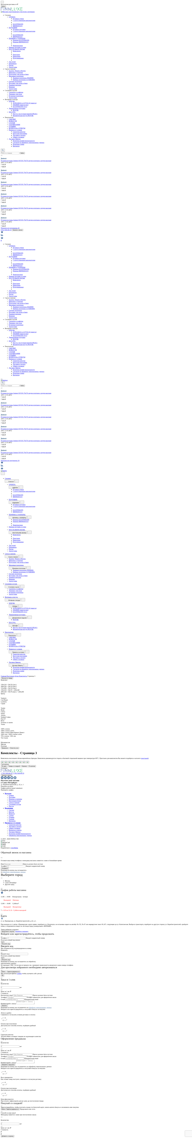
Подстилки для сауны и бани (19, 74)
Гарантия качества (19, 132)
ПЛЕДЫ (12, 101)
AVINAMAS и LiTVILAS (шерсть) (24, 103)
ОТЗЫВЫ (12, 126)
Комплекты (17, 51)
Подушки (12, 797)
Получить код (6, 944)
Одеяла (11, 795)
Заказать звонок (17, 230)
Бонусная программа (20, 133)
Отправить (5, 868)
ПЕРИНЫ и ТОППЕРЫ (17, 38)
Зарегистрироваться (13, 971)
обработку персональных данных (14, 872)
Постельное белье (13, 676)
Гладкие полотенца (15, 81)
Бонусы (11, 812)
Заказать (4, 1005)
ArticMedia (14, 848)
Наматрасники (18, 45)
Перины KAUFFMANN (21, 40)
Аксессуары (13, 67)
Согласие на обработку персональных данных (28, 142)
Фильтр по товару (7, 678)
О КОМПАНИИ (14, 124)
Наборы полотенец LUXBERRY (24, 80)
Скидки (11, 810)
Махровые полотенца (16, 76)
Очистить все (14, 748)
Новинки (24, 766)
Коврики (12, 87)
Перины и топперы (15, 799)
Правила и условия (15, 130)
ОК (2, 975)
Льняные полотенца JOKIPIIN (23, 78)
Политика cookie (18, 144)
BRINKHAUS (17, 26)
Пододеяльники (18, 58)
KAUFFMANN (18, 24)
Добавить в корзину (8, 1136)
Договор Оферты (14, 139)
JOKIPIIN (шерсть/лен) (20, 105)
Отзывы (11, 817)
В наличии (32, 766)
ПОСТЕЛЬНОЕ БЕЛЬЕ (17, 49)
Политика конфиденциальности (24, 141)
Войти (3, 6)
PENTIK (16, 110)
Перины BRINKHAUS (20, 42)
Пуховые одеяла (18, 19)
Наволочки (16, 56)
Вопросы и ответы (15, 830)
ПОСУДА (12, 112)
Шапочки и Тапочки (16, 72)
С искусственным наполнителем (24, 20)
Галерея (11, 819)
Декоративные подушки (17, 108)
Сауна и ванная (14, 802)
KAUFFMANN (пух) (20, 106)
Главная (4, 676)
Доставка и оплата (19, 135)
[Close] (1, 857)
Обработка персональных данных (20, 835)
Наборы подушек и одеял (17, 47)
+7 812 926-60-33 (18, 773)
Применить (5, 748)
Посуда (11, 806)
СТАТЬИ (12, 123)
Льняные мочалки (15, 85)
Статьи (11, 815)
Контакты (16, 146)
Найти (22, 153)
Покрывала (12, 63)
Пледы (11, 65)
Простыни (16, 54)
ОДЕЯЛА (12, 17)
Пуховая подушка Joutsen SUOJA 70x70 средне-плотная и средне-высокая (26, 161)
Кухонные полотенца (16, 96)
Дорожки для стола (15, 94)
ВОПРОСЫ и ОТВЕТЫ (17, 128)
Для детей (12, 62)
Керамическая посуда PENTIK (23, 115)
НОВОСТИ (13, 121)
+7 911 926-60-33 (7, 773)
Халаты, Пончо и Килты (17, 71)
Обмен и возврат (18, 137)
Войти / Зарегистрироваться (10, 1109)
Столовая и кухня (15, 804)
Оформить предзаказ (8, 1064)
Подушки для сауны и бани (18, 83)
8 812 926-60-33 (6, 230)
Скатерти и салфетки (16, 92)
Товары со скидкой (14, 766)
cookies (19, 973)
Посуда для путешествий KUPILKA (25, 114)
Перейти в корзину (21, 931)
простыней (144, 758)
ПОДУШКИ (13, 28)
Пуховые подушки (19, 29)
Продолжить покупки (8, 931)
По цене (4, 766)
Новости (12, 814)
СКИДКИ (12, 119)
